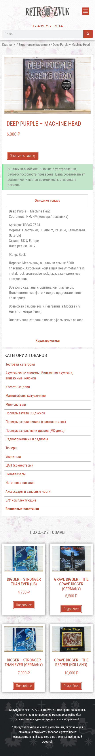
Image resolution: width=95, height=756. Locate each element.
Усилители (13, 457)
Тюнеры (11, 448)
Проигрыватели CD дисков (25, 413)
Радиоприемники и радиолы (27, 439)
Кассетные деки (18, 387)
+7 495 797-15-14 (47, 26)
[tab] (47, 200)
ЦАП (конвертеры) (19, 465)
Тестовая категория (20, 364)
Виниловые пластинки (34, 45)
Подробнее (24, 605)
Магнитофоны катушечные (26, 396)
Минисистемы (16, 404)
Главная (7, 45)
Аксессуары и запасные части (28, 491)
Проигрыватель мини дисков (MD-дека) (35, 430)
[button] (85, 11)
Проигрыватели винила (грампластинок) (36, 422)
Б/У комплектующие (21, 500)
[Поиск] (88, 34)
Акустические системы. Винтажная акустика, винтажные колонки (39, 375)
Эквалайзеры (16, 474)
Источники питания (20, 483)
